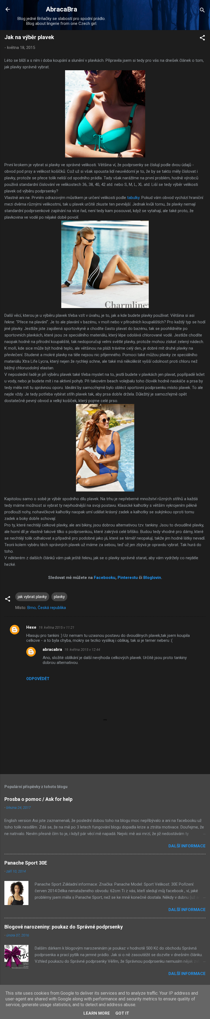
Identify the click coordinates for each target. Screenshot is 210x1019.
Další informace (187, 846)
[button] (202, 38)
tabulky (133, 197)
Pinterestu (128, 577)
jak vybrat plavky (32, 596)
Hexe (31, 627)
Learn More (96, 1013)
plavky (59, 596)
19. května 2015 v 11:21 (56, 627)
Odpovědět (37, 679)
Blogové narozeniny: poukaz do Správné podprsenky (63, 927)
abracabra (52, 649)
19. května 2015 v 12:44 (82, 650)
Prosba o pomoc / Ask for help (38, 799)
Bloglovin (152, 577)
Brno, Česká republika (46, 607)
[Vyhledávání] (202, 11)
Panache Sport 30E (25, 863)
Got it (122, 1013)
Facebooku (104, 577)
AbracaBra (61, 9)
